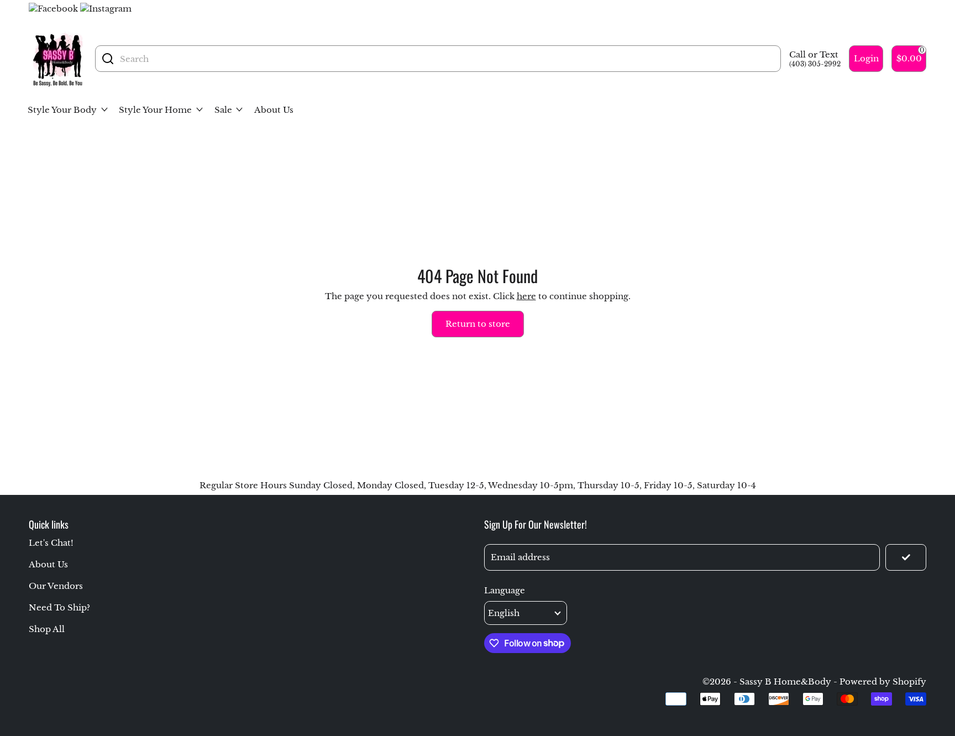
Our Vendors (56, 586)
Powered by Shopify (882, 681)
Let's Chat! (51, 542)
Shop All (47, 629)
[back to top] (912, 626)
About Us (48, 564)
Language (504, 590)
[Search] (107, 58)
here (526, 296)
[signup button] (905, 557)
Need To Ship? (59, 607)
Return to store (477, 324)
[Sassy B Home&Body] (58, 59)
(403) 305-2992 (815, 64)
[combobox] (447, 59)
